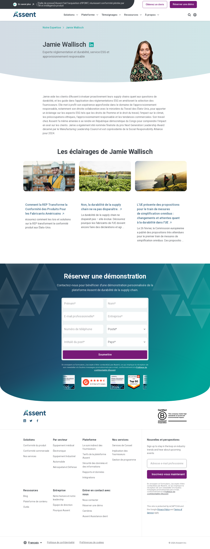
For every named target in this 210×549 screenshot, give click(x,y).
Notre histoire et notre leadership (64, 498)
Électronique (59, 451)
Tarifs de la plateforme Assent (94, 456)
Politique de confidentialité (60, 542)
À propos (150, 14)
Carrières (87, 511)
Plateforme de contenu (35, 501)
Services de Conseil (122, 445)
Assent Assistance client (95, 516)
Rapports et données (93, 472)
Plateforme (88, 14)
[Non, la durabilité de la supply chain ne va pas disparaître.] (105, 176)
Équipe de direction (63, 505)
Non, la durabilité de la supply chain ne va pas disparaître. (101, 207)
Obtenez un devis (155, 4)
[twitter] (31, 420)
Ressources (131, 14)
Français (33, 542)
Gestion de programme (124, 459)
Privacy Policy (163, 509)
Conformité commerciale (36, 451)
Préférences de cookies (92, 542)
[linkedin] (24, 420)
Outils (26, 507)
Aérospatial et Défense (65, 467)
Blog (25, 496)
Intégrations (89, 477)
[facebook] (37, 420)
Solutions (69, 14)
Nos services (29, 456)
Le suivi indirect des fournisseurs (92, 447)
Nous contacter (90, 500)
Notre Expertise (52, 27)
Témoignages (109, 14)
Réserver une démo (183, 4)
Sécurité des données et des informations (95, 465)
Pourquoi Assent (61, 510)
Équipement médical (63, 445)
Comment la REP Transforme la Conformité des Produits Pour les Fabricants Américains (46, 209)
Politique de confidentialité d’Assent (161, 493)
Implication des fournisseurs (120, 453)
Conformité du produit (34, 445)
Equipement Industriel (64, 456)
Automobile (59, 461)
